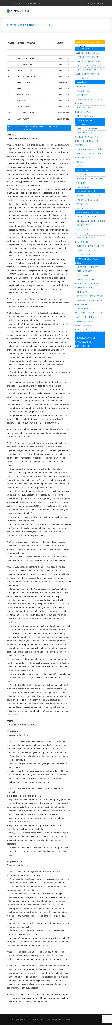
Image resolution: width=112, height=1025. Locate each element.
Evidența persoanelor (90, 246)
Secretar (82, 95)
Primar (80, 86)
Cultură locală (85, 191)
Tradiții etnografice (89, 65)
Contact (81, 333)
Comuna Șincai (84, 48)
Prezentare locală (88, 195)
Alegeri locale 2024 (87, 41)
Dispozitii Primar (87, 128)
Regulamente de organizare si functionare (86, 325)
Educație (82, 204)
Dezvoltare (83, 170)
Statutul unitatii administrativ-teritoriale (86, 271)
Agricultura (84, 174)
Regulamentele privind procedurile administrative (88, 283)
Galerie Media (85, 208)
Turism (80, 183)
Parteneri (82, 187)
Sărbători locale (87, 199)
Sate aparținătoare (88, 61)
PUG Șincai (82, 78)
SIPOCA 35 (81, 166)
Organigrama (84, 116)
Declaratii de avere (88, 216)
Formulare (83, 254)
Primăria (81, 82)
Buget (80, 161)
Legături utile (85, 250)
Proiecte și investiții (89, 178)
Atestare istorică (87, 52)
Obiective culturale (89, 69)
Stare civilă (83, 225)
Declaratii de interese (90, 220)
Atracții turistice (87, 74)
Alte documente (86, 317)
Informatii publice (87, 212)
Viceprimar (83, 90)
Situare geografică (88, 57)
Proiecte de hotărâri (89, 149)
